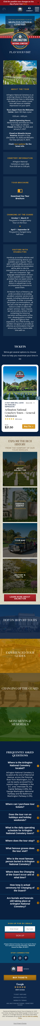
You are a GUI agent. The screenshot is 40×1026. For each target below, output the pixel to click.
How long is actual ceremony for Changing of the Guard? (20, 888)
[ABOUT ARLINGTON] (20, 453)
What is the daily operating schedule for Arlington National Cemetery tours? (20, 830)
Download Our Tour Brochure (20, 197)
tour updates (19, 144)
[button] (2, 398)
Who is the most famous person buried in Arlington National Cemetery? (20, 861)
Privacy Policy (20, 997)
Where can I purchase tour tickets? (20, 805)
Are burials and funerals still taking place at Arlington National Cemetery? (20, 902)
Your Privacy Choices (20, 1023)
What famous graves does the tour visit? (20, 849)
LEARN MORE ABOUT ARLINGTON (20, 598)
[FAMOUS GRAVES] (20, 488)
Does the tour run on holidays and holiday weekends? (20, 817)
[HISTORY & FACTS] (20, 560)
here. (25, 4)
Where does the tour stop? (20, 840)
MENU (36, 9)
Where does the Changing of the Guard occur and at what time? (20, 874)
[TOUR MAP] (20, 524)
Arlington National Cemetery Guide (20, 1004)
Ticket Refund (20, 994)
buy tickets (20, 977)
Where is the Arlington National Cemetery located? (20, 765)
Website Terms (20, 1000)
